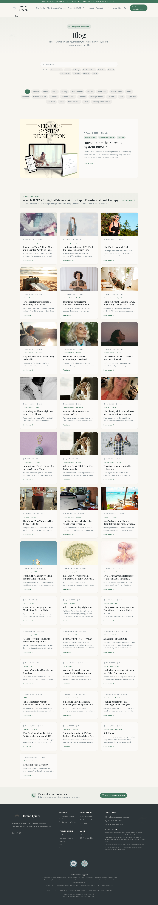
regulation (76, 73)
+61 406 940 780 (115, 821)
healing (95, 73)
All (27, 92)
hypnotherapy (65, 73)
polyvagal (76, 70)
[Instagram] (13, 833)
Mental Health (116, 92)
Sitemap (109, 890)
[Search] (125, 8)
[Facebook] (17, 833)
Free (84, 8)
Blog (60, 844)
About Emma (85, 835)
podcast (111, 70)
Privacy (55, 890)
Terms (48, 890)
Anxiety (36, 92)
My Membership (114, 8)
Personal (54, 97)
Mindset (25, 97)
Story (86, 102)
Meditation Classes (66, 838)
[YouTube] (20, 833)
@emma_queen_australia (115, 795)
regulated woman (89, 70)
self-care (101, 70)
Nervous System (39, 97)
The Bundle (40, 8)
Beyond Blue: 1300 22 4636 (90, 886)
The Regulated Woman (56, 8)
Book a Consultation (137, 8)
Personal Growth (68, 97)
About (91, 8)
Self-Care (51, 102)
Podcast (99, 8)
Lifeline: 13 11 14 (49, 886)
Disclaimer (63, 890)
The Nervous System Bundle (66, 818)
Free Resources (64, 835)
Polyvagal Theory (96, 97)
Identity (90, 92)
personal (86, 73)
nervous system (56, 70)
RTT (121, 97)
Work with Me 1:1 (74, 8)
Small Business (73, 102)
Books (45, 92)
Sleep (62, 102)
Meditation (102, 92)
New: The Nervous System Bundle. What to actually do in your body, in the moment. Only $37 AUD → (79, 1)
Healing (64, 92)
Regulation (132, 97)
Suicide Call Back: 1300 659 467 (67, 886)
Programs (111, 97)
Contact (83, 823)
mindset (67, 70)
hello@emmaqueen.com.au (118, 817)
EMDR (55, 92)
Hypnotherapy (77, 92)
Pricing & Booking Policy (96, 890)
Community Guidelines (77, 890)
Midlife (129, 92)
